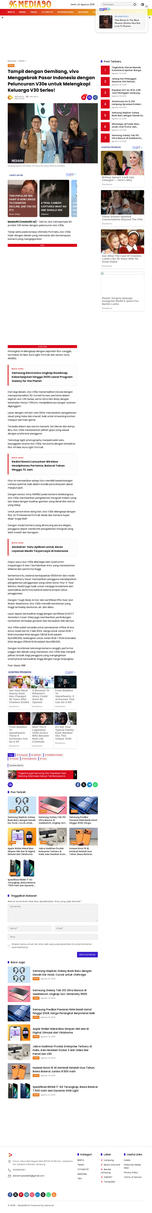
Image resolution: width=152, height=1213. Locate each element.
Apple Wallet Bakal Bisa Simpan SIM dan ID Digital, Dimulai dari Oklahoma (21, 851)
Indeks (127, 1160)
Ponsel (15, 758)
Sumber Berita (16, 765)
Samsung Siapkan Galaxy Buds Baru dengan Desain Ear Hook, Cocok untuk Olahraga (22, 820)
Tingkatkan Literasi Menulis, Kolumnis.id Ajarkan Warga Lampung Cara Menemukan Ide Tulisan (127, 69)
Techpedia (109, 1181)
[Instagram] (32, 1194)
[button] (135, 4)
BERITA (80, 1160)
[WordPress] (26, 1194)
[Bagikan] (95, 97)
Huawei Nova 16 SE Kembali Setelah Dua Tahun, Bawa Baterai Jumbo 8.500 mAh (80, 851)
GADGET (37, 755)
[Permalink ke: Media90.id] (11, 97)
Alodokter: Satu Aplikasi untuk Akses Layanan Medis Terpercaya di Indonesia (40, 549)
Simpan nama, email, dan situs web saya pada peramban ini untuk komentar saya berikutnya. (52, 946)
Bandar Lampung (106, 1171)
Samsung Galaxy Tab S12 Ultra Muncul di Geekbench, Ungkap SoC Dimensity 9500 (52, 820)
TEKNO (11, 65)
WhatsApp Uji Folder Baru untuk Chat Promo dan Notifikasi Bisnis (125, 125)
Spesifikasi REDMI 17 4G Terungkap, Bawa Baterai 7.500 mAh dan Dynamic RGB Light (21, 882)
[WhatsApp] (95, 784)
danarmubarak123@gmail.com (28, 1175)
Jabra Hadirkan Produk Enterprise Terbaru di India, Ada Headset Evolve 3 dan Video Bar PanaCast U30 (53, 851)
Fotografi (23, 755)
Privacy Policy (131, 1172)
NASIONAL (82, 1174)
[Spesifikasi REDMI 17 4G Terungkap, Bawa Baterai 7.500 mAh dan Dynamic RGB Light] (22, 868)
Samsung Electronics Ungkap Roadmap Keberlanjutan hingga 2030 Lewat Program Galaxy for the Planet (42, 377)
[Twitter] (83, 784)
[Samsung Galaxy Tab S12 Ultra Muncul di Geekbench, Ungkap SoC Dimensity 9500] (53, 805)
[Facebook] (77, 784)
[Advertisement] (80, 37)
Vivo (44, 758)
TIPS (79, 1178)
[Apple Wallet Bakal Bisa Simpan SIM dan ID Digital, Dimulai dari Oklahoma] (22, 837)
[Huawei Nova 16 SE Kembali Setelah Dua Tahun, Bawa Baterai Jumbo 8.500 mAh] (83, 837)
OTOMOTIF (83, 1169)
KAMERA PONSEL (54, 755)
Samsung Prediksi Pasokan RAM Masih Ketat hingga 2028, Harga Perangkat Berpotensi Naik (83, 820)
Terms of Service (133, 1177)
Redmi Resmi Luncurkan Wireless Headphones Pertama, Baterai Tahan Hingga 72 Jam (38, 465)
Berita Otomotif (112, 1164)
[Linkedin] (37, 1194)
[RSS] (54, 1194)
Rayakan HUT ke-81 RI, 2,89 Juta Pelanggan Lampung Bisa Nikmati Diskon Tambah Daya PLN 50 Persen (127, 92)
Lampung (109, 1160)
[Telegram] (89, 784)
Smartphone (30, 758)
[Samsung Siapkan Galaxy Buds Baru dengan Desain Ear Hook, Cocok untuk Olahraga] (22, 805)
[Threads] (43, 1194)
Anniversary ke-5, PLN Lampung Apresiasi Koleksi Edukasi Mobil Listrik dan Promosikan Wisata (126, 103)
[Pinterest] (21, 1194)
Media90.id (19, 97)
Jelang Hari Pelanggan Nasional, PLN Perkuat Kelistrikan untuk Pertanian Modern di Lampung (126, 80)
